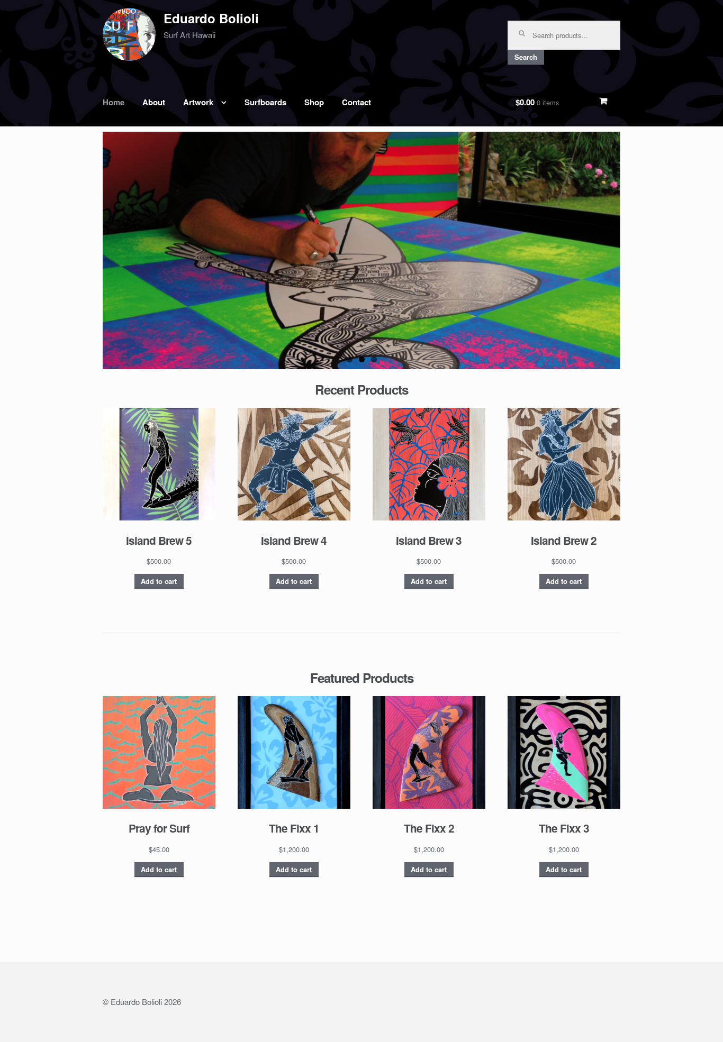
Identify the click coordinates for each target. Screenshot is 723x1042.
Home (113, 102)
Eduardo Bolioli (211, 18)
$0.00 (537, 102)
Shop (314, 102)
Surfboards (265, 102)
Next (636, 255)
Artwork (198, 102)
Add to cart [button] (159, 581)
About (153, 102)
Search (525, 57)
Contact (356, 102)
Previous (86, 255)
